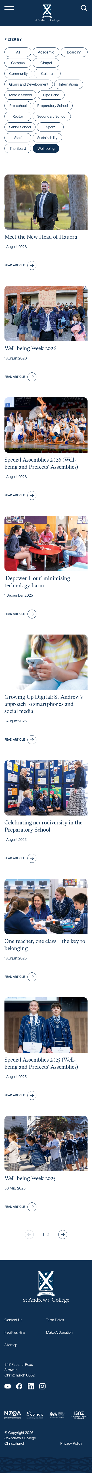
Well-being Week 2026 (30, 348)
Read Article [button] (14, 265)
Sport (50, 127)
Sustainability (47, 138)
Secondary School (51, 116)
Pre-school (18, 105)
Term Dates (55, 1320)
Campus (18, 63)
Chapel (46, 63)
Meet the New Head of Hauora (40, 236)
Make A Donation (59, 1332)
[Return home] (47, 13)
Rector (18, 116)
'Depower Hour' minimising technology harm (37, 582)
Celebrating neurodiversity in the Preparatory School (43, 826)
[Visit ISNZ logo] (79, 1415)
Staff (17, 138)
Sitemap (10, 1345)
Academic (46, 52)
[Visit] (12, 1415)
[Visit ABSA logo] (57, 1415)
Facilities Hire (14, 1332)
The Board (18, 148)
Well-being (46, 148)
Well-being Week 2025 (30, 1178)
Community (18, 73)
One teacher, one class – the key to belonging (44, 944)
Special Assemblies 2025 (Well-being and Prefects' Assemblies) (41, 1063)
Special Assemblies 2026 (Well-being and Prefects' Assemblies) (41, 463)
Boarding (74, 52)
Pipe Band (51, 95)
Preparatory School (52, 105)
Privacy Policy (71, 1443)
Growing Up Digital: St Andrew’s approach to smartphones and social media (43, 704)
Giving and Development (28, 84)
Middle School (20, 95)
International (68, 84)
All (18, 52)
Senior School (20, 127)
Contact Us (13, 1320)
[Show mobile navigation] (9, 8)
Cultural (47, 73)
